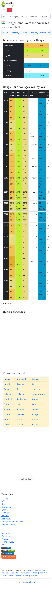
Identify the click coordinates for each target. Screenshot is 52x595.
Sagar (34, 404)
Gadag (35, 424)
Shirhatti (21, 409)
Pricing (4, 498)
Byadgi (7, 389)
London (18, 575)
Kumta (20, 424)
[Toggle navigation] (49, 4)
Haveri (7, 384)
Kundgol (8, 399)
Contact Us (6, 536)
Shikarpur (8, 404)
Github (4, 510)
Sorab (19, 389)
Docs (3, 504)
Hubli (19, 404)
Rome (3, 575)
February (34, 32)
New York (43, 573)
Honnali (7, 419)
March (43, 32)
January (24, 32)
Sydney (26, 575)
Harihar (7, 414)
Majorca (4, 573)
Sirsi (33, 384)
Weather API (31, 582)
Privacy (4, 539)
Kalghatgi (8, 394)
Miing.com (6, 518)
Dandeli (20, 414)
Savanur (20, 384)
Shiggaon (36, 379)
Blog (3, 544)
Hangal (7, 379)
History (15, 32)
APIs (3, 501)
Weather (6, 32)
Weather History (8, 524)
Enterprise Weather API (12, 521)
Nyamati (35, 419)
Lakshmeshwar (38, 394)
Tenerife (42, 570)
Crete (35, 573)
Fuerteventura (25, 573)
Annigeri (35, 414)
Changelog (6, 507)
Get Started (26, 479)
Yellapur (20, 394)
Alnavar (7, 424)
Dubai (10, 575)
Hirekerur (36, 389)
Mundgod (21, 379)
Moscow (33, 575)
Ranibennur (22, 399)
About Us (5, 533)
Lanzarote (14, 573)
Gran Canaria (31, 570)
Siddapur (36, 399)
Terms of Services (9, 542)
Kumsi (19, 419)
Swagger (5, 512)
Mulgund (8, 409)
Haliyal (35, 409)
